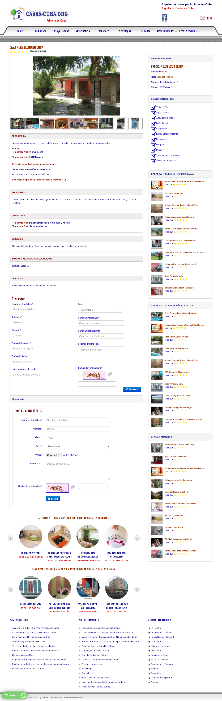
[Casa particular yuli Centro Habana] (157, 244)
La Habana (40, 31)
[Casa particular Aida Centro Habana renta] (157, 422)
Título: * (38, 437)
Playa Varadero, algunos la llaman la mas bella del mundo (39, 659)
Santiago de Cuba (159, 655)
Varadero (104, 31)
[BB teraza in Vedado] (157, 196)
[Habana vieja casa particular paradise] (157, 232)
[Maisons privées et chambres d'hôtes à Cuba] (209, 18)
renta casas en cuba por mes (95, 678)
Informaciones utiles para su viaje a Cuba (31, 637)
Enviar (54, 498)
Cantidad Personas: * (88, 318)
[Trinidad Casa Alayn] (157, 530)
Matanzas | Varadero (160, 646)
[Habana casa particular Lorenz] (157, 483)
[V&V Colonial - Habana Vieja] (157, 375)
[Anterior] (10, 538)
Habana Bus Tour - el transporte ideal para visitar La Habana (110, 641)
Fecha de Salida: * (20, 356)
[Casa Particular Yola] (157, 279)
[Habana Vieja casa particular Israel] (157, 267)
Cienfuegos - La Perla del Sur (95, 650)
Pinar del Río (83, 31)
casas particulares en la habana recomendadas (104, 682)
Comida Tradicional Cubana (95, 655)
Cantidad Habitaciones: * (90, 331)
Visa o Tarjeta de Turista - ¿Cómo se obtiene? (33, 646)
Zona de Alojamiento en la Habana (28, 641)
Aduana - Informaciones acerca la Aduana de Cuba (36, 650)
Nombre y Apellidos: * (22, 304)
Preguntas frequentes (92, 664)
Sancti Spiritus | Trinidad (162, 637)
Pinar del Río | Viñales (161, 632)
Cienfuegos (124, 31)
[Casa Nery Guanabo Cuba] (76, 86)
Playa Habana (61, 31)
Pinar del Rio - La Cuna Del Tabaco (98, 646)
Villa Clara (156, 650)
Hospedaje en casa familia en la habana (101, 628)
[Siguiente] (137, 538)
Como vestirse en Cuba (23, 655)
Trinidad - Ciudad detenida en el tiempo (100, 659)
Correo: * (16, 330)
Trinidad (146, 31)
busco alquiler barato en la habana (28, 668)
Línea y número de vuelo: (24, 369)
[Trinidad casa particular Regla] (157, 410)
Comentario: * (35, 463)
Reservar (133, 389)
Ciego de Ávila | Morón (161, 678)
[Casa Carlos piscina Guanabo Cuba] (157, 316)
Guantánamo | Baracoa (162, 664)
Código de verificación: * (90, 368)
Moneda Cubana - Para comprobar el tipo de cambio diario (109, 637)
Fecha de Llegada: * (21, 343)
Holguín (154, 668)
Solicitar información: (88, 344)
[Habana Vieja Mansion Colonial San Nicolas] (157, 184)
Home (20, 31)
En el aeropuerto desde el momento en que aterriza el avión (40, 664)
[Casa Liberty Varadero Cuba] (157, 399)
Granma (155, 682)
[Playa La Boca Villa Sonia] (157, 459)
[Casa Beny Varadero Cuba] (157, 351)
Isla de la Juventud (160, 659)
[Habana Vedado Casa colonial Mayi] (157, 507)
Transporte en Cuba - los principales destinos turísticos (107, 632)
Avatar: (38, 455)
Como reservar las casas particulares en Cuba (34, 632)
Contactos (86, 673)
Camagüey (156, 673)
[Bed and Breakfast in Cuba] (202, 18)
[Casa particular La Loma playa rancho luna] (157, 255)
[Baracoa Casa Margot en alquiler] (157, 291)
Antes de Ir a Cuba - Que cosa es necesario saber (35, 628)
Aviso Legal (87, 668)
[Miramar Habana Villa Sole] (157, 495)
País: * (81, 304)
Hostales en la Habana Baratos (96, 687)
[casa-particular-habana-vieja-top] (157, 448)
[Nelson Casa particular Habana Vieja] (157, 208)
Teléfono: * (17, 317)
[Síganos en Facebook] (165, 18)
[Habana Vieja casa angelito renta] (157, 220)
